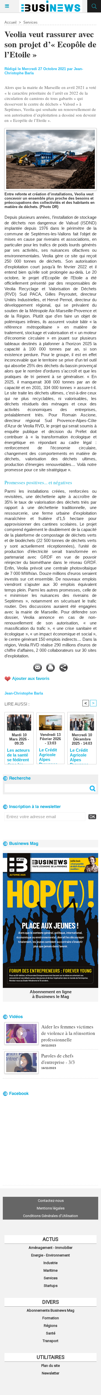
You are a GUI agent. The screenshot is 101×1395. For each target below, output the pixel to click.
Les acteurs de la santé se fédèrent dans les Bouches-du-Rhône (18, 755)
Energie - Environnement (50, 1255)
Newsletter (50, 1373)
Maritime (50, 1270)
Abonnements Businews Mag (50, 1310)
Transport (50, 1341)
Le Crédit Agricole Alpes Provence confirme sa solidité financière (49, 754)
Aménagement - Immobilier (50, 1248)
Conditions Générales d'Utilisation (50, 1216)
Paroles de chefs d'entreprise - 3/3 (58, 1058)
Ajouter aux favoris (30, 678)
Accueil (10, 22)
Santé (50, 1333)
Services (30, 22)
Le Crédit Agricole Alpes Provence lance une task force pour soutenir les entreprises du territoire (81, 755)
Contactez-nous (51, 1200)
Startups (51, 1286)
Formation (50, 1318)
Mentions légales (51, 1208)
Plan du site (50, 1365)
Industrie (50, 1263)
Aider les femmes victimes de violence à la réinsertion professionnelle (68, 1033)
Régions (50, 1325)
